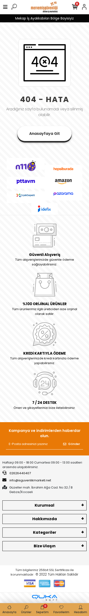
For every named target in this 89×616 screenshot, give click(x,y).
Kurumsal (44, 505)
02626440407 (20, 473)
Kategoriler (44, 532)
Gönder (74, 444)
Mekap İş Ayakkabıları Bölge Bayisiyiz (44, 18)
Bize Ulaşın (45, 546)
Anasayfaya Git (44, 133)
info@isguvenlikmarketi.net (30, 480)
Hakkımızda (44, 519)
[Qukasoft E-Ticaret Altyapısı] (44, 598)
